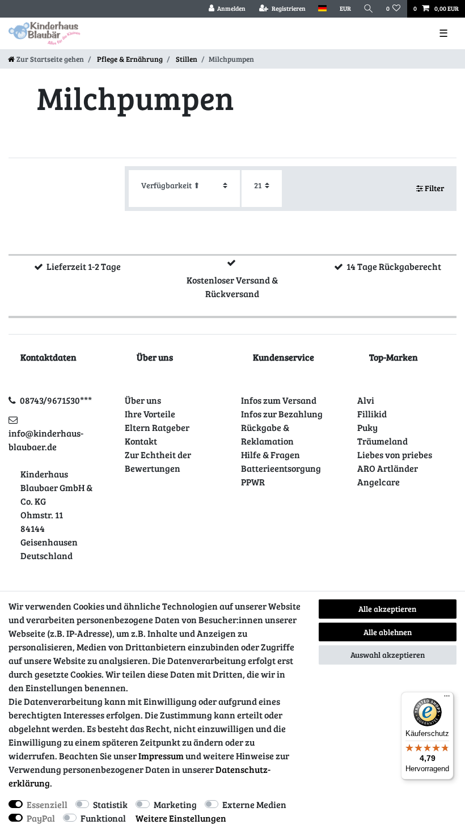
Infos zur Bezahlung (282, 414)
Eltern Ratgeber (157, 427)
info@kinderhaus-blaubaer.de (46, 440)
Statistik (110, 804)
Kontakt (141, 441)
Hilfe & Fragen (270, 454)
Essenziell (47, 804)
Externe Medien (254, 804)
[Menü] (447, 698)
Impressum (161, 756)
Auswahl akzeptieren (387, 654)
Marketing (175, 804)
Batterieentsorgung (281, 468)
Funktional (103, 818)
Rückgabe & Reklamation (267, 434)
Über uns (143, 400)
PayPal (41, 818)
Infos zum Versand (278, 400)
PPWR (253, 482)
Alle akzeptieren (387, 608)
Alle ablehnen (387, 632)
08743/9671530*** (56, 400)
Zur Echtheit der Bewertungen (158, 461)
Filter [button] (434, 188)
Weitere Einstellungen (181, 818)
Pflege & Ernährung (129, 59)
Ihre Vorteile (150, 414)
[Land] (322, 9)
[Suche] (368, 9)
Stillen (185, 59)
